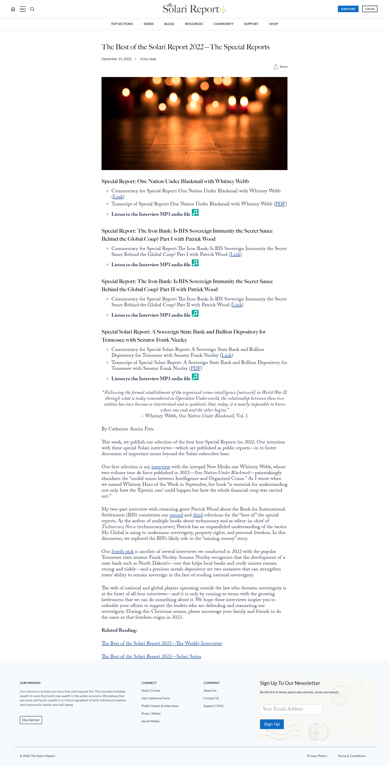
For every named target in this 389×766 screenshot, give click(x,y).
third (198, 515)
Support (251, 24)
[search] (15, 9)
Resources (194, 24)
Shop (273, 24)
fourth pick (122, 552)
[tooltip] (276, 67)
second (176, 515)
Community (223, 24)
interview (161, 467)
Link (118, 197)
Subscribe (348, 9)
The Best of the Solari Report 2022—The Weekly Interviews (162, 644)
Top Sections (122, 24)
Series (149, 24)
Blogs (169, 24)
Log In (369, 9)
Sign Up (272, 724)
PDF (280, 204)
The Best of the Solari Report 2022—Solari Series (151, 657)
